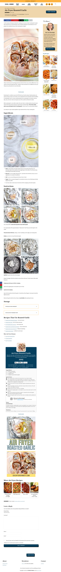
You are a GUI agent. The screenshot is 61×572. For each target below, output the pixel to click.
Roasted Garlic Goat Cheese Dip (11, 328)
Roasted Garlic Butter (9, 331)
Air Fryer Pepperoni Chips (10, 336)
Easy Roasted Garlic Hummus (11, 324)
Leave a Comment (13, 15)
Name (5, 531)
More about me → (50, 48)
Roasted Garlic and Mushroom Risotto (12, 326)
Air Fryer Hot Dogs (9, 338)
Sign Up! (23, 563)
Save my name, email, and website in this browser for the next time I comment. (20, 540)
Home (5, 8)
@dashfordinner (20, 399)
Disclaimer (4, 565)
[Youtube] (49, 4)
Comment (6, 515)
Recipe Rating (6, 511)
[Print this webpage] (1, 289)
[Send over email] (1, 287)
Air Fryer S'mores (9, 340)
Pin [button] (21, 362)
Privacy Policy (5, 563)
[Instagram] (52, 4)
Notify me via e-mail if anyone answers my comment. (13, 542)
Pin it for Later (21, 91)
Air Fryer (42, 4)
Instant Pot (35, 4)
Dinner (23, 4)
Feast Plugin (39, 570)
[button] (5, 12)
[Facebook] (47, 4)
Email (5, 536)
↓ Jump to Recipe (51, 11)
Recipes (8, 8)
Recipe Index (17, 4)
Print (17, 362)
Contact (42, 563)
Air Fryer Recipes (12, 8)
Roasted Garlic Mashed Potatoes (11, 320)
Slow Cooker (29, 4)
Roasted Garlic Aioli (9, 322)
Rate (26, 362)
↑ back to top (30, 555)
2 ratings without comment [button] (19, 501)
